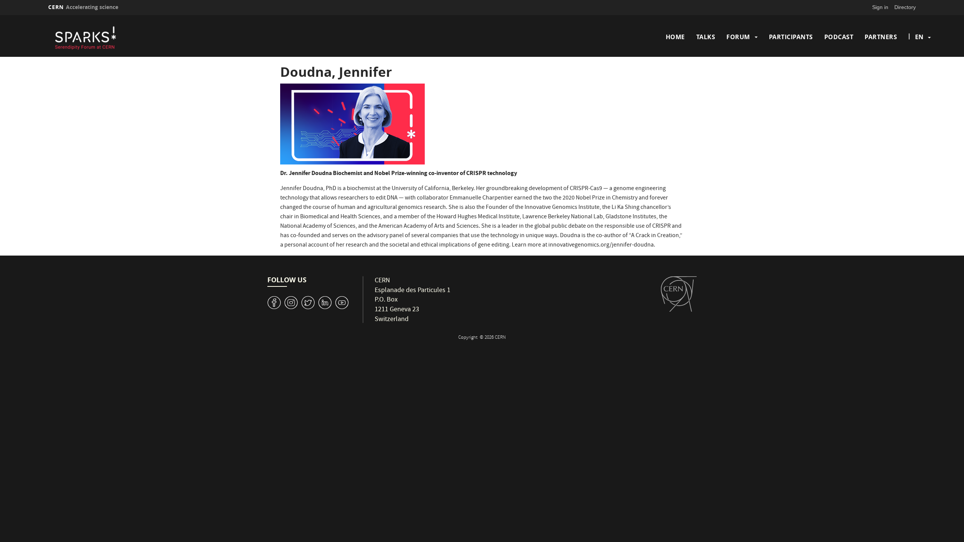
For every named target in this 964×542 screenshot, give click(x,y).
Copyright (468, 337)
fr (919, 61)
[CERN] (679, 294)
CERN (83, 7)
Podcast (839, 37)
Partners (881, 37)
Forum (738, 37)
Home (675, 37)
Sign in (880, 7)
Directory (905, 7)
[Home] (154, 37)
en (919, 37)
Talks (705, 37)
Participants (791, 37)
